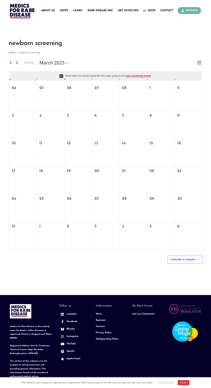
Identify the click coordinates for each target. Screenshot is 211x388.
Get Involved (128, 10)
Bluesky (70, 329)
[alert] (105, 76)
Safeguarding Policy (107, 339)
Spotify (70, 351)
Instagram (72, 336)
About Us (48, 10)
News (64, 10)
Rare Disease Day (100, 10)
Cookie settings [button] (165, 382)
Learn (77, 10)
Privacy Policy (104, 332)
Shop (151, 10)
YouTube (71, 344)
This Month (29, 62)
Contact (166, 10)
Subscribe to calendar (183, 259)
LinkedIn (71, 314)
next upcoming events (138, 75)
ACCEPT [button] (183, 382)
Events (12, 52)
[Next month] (17, 63)
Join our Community (143, 314)
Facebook (71, 321)
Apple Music (73, 358)
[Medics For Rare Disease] (22, 16)
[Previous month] (11, 63)
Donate (191, 10)
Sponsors (101, 320)
